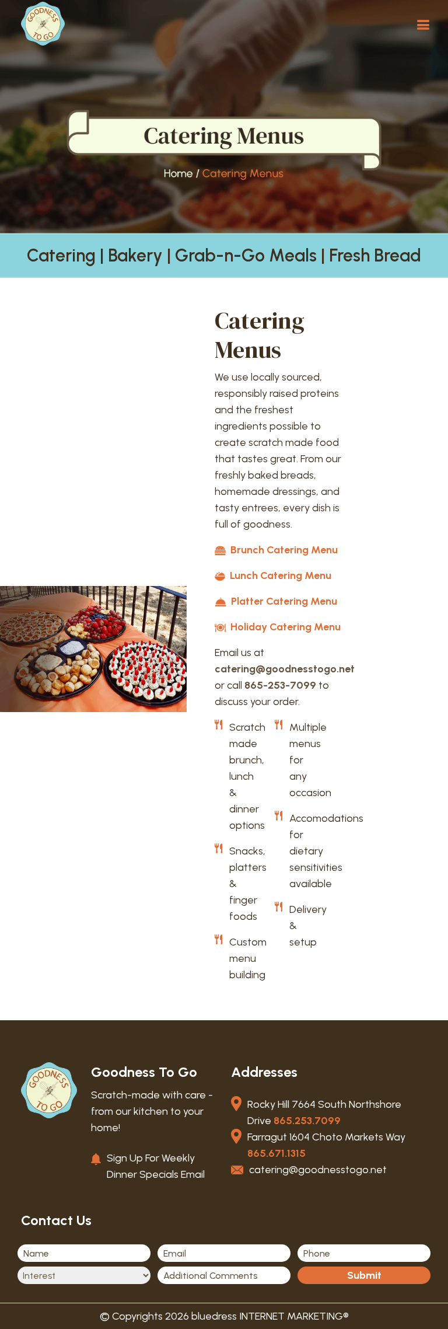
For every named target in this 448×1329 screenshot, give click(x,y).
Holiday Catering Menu (284, 626)
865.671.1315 (276, 1153)
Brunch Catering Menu (283, 549)
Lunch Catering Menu (279, 575)
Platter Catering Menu (283, 601)
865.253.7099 (307, 1120)
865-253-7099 (280, 685)
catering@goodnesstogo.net (285, 668)
